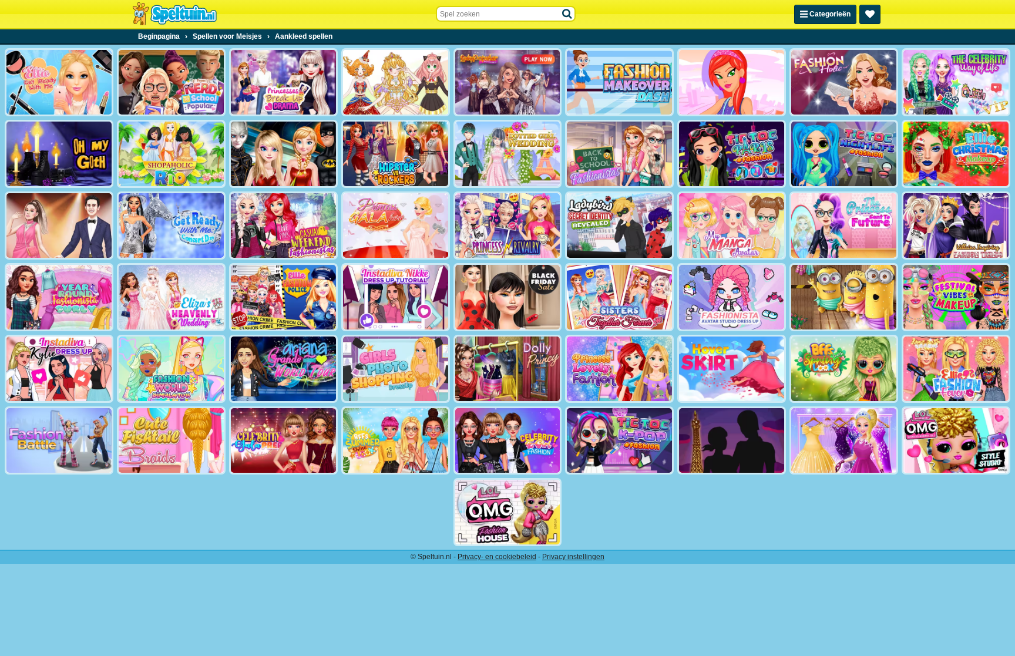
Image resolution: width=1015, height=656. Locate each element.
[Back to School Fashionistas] (619, 154)
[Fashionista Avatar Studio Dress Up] (731, 297)
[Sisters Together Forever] (619, 297)
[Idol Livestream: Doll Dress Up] (395, 82)
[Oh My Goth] (59, 154)
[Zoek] (567, 14)
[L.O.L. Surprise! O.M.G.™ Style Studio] (956, 440)
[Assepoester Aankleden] (843, 440)
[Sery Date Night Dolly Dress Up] (507, 369)
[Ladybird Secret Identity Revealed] (619, 225)
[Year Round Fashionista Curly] (59, 297)
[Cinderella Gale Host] (395, 225)
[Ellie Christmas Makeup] (956, 154)
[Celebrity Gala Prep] (283, 440)
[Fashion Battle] (59, 440)
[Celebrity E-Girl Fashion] (507, 440)
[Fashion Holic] (843, 82)
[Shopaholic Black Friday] (507, 297)
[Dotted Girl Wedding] (507, 154)
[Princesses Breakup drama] (283, 82)
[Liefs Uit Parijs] (731, 440)
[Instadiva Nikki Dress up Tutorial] (395, 297)
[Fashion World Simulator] (171, 369)
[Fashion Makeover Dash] (619, 82)
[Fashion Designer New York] (731, 82)
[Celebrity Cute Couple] (59, 225)
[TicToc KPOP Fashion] (619, 440)
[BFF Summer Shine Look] (395, 440)
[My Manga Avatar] (731, 225)
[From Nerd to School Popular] (171, 82)
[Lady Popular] (507, 82)
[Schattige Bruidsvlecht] (171, 440)
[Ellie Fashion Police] (283, 297)
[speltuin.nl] (174, 14)
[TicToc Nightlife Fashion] (843, 154)
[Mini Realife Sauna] (843, 297)
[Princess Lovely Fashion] (619, 369)
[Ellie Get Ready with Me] (59, 82)
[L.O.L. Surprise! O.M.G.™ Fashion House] (507, 512)
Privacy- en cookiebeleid (497, 557)
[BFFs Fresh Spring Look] (843, 369)
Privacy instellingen (573, 557)
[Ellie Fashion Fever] (956, 369)
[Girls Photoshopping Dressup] (395, 369)
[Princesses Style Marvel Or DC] (283, 154)
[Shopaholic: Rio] (171, 154)
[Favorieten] (869, 14)
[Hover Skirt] (731, 369)
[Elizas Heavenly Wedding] (171, 297)
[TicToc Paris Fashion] (731, 154)
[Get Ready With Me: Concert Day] (171, 225)
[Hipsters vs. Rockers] (395, 154)
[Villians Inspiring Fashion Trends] (956, 225)
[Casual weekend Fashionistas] (283, 225)
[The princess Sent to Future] (843, 225)
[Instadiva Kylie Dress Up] (59, 369)
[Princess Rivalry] (507, 225)
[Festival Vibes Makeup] (956, 297)
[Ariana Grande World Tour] (283, 369)
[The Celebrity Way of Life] (956, 82)
